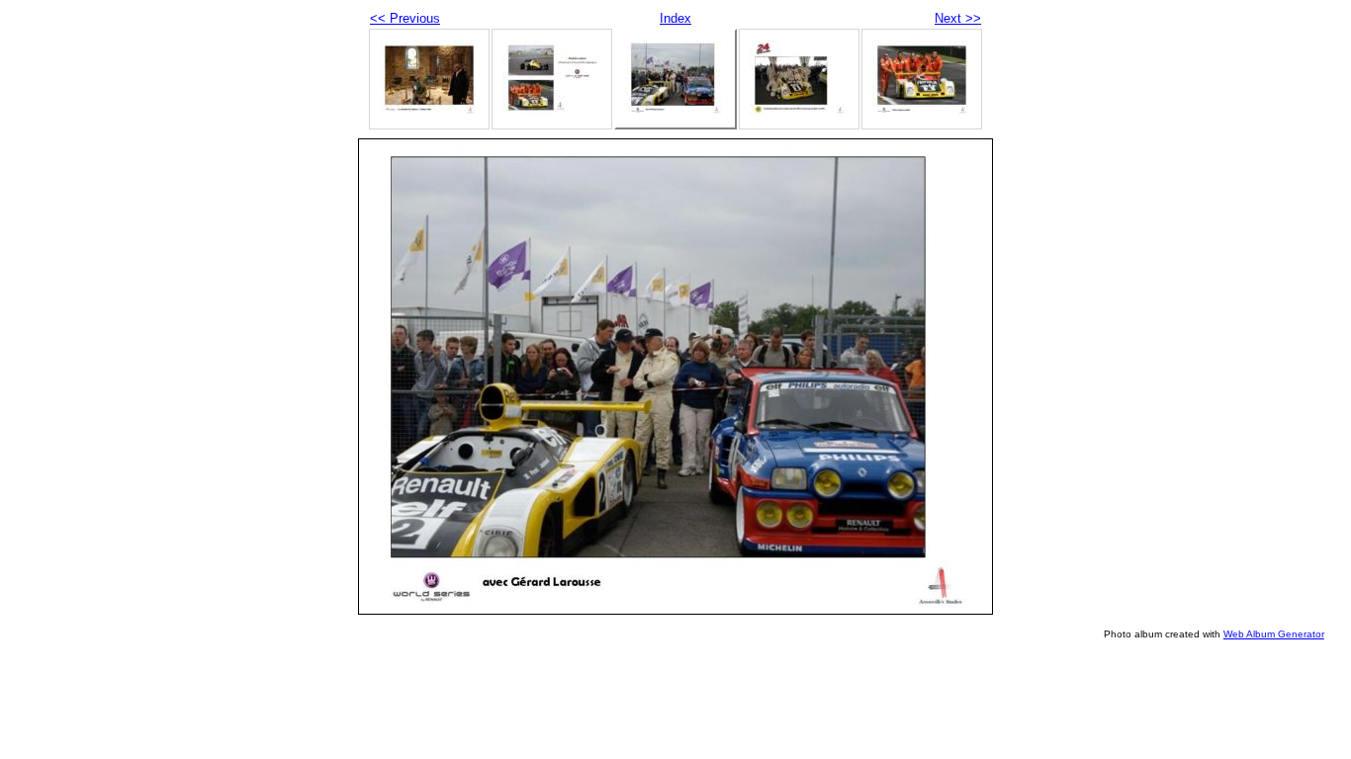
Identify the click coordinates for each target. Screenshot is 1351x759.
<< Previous (405, 18)
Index (675, 18)
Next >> (958, 18)
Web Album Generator (1273, 634)
